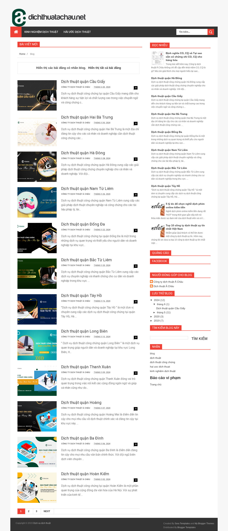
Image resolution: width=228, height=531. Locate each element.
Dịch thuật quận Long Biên (84, 331)
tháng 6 (161, 304)
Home (22, 54)
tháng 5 (161, 312)
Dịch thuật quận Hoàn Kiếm (85, 474)
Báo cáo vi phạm (165, 378)
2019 (157, 320)
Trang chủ (155, 384)
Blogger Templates (186, 527)
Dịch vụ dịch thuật (42, 523)
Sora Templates (182, 523)
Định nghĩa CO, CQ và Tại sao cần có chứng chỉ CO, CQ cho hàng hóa (184, 57)
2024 (157, 300)
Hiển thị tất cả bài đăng (104, 68)
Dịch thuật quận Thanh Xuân (86, 367)
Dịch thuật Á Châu (164, 286)
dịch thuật (155, 357)
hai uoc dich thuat (160, 366)
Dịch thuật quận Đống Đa (83, 224)
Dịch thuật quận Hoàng (81, 402)
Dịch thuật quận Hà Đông (83, 153)
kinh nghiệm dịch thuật (162, 371)
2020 (157, 316)
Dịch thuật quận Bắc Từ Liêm (86, 260)
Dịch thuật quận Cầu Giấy (83, 81)
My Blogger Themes (204, 523)
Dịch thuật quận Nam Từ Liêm (87, 188)
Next (47, 511)
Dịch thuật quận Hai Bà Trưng (87, 117)
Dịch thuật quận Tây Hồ (81, 295)
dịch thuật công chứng (162, 362)
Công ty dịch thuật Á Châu (168, 281)
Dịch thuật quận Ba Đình (82, 438)
